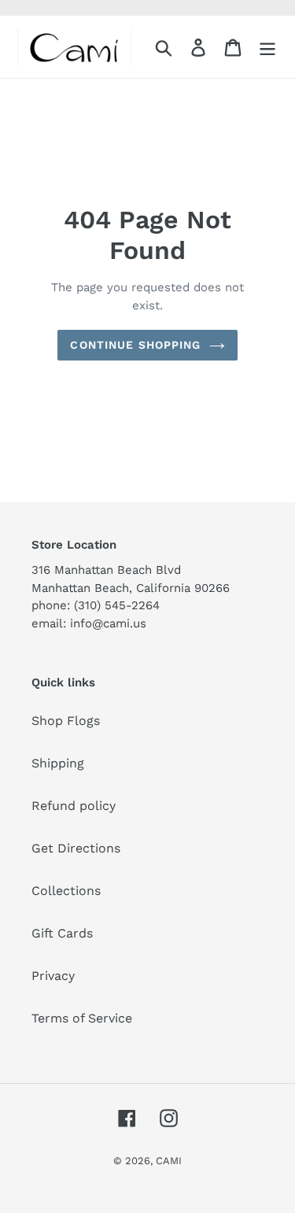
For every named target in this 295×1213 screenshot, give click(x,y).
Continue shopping (135, 344)
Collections (66, 890)
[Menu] (267, 47)
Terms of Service (81, 1018)
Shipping (57, 763)
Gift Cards (62, 933)
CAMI (169, 1161)
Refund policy (73, 805)
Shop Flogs (65, 720)
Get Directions (75, 848)
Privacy (53, 975)
